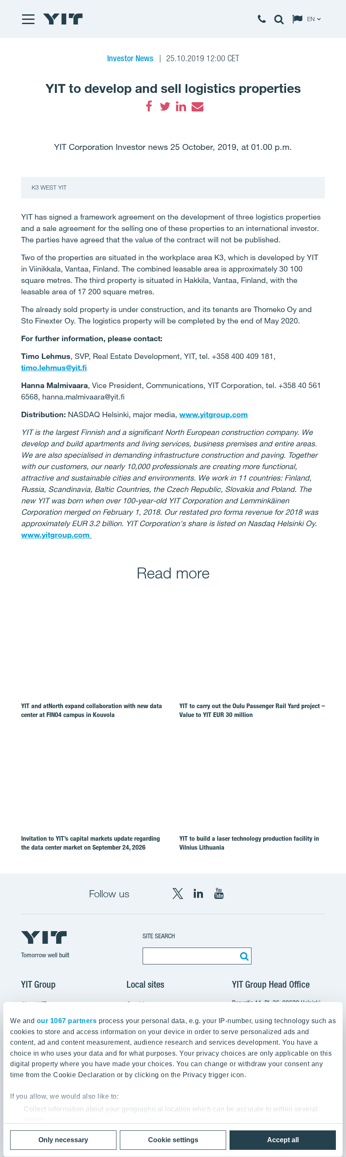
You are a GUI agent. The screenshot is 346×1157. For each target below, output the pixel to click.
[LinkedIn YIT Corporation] (198, 893)
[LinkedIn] (181, 106)
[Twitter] (164, 106)
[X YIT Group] (177, 893)
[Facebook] (148, 106)
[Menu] (28, 19)
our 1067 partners (67, 1020)
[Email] (197, 106)
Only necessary (63, 1139)
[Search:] (243, 956)
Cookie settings (173, 1139)
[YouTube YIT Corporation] (219, 893)
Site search (159, 936)
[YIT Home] (63, 19)
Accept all (283, 1139)
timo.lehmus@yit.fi (54, 367)
